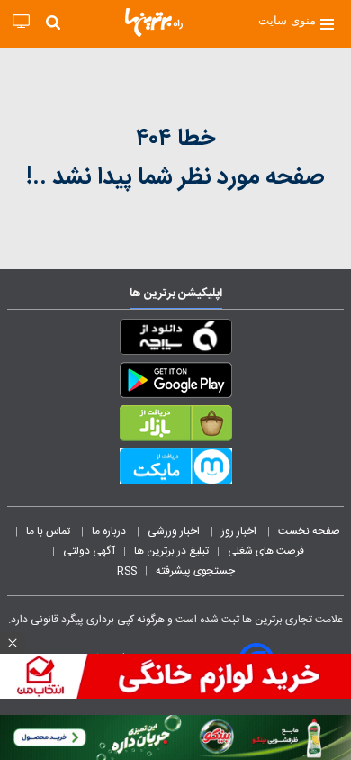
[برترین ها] (154, 22)
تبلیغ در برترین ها (171, 551)
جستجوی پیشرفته (195, 571)
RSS (127, 571)
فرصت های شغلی (266, 551)
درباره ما (110, 531)
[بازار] (175, 426)
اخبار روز (240, 531)
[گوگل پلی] (175, 383)
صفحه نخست (309, 531)
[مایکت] (175, 470)
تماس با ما (49, 531)
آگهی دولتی (89, 551)
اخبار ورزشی (175, 531)
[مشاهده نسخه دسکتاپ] (21, 22)
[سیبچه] (175, 340)
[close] (12, 643)
